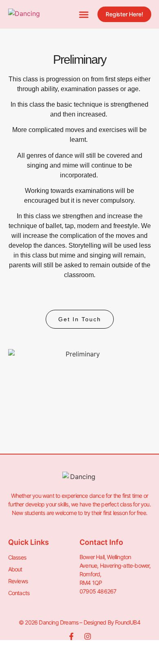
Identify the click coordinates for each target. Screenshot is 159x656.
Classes (17, 557)
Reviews (18, 581)
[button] (84, 14)
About (15, 569)
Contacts (19, 592)
